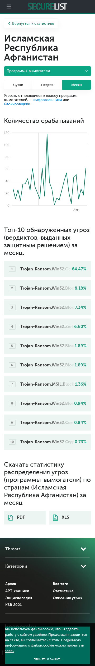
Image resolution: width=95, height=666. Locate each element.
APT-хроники (17, 591)
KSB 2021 (13, 605)
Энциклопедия (18, 598)
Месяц (76, 85)
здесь (9, 651)
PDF (20, 517)
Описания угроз (67, 598)
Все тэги (60, 584)
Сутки (18, 85)
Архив (10, 584)
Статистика (63, 591)
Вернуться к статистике (33, 24)
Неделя (47, 85)
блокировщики (17, 104)
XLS (65, 517)
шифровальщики (47, 100)
